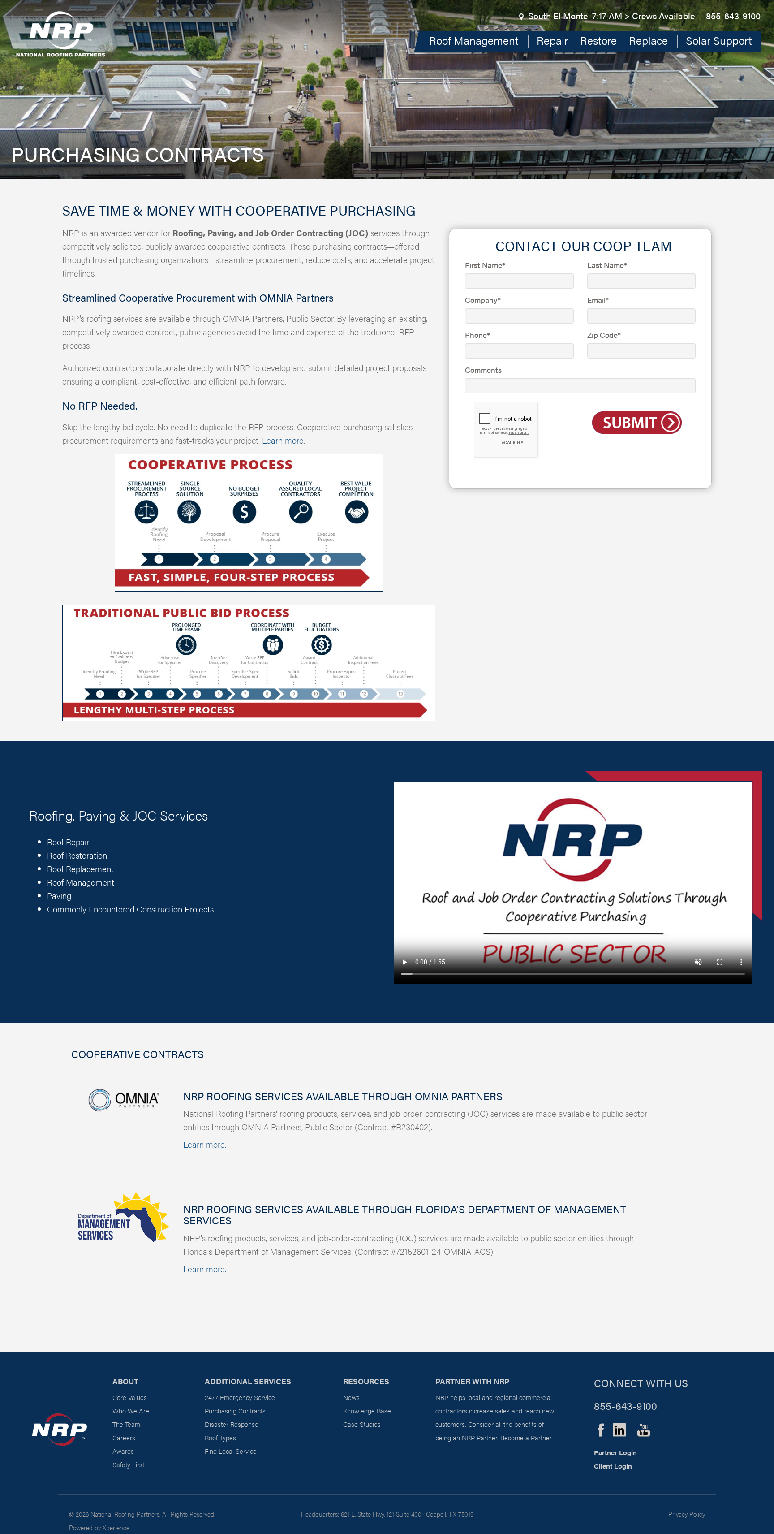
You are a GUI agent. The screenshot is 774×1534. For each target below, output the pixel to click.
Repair (552, 40)
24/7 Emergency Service (240, 1397)
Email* (598, 299)
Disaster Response (231, 1424)
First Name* (485, 264)
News (351, 1397)
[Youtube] (643, 1428)
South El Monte (558, 15)
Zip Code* (604, 334)
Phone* (477, 334)
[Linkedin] (619, 1428)
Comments (483, 369)
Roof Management (474, 40)
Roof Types (220, 1437)
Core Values (129, 1397)
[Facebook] (600, 1428)
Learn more (283, 440)
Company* (483, 299)
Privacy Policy (686, 1513)
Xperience (116, 1527)
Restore (598, 40)
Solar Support (719, 40)
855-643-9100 (733, 15)
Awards (123, 1451)
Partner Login (615, 1452)
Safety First (128, 1464)
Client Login (613, 1465)
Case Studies (362, 1424)
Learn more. (204, 1144)
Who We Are (130, 1410)
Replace (648, 40)
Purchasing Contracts (235, 1410)
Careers (123, 1437)
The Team (126, 1424)
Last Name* (607, 264)
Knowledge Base (367, 1410)
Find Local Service (231, 1451)
